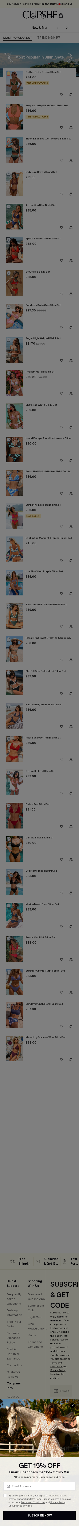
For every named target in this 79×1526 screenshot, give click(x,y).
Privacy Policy (57, 1502)
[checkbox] (5, 1495)
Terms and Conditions (33, 1502)
